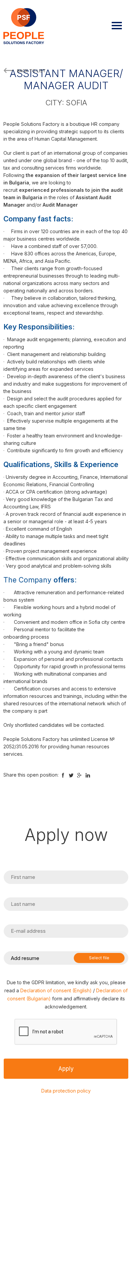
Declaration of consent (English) (56, 990)
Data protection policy (66, 1091)
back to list (31, 70)
